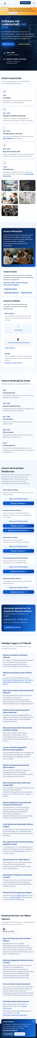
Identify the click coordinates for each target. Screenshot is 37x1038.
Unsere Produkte (24, 44)
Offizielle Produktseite (17, 503)
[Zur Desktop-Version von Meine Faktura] (18, 339)
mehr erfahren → (10, 348)
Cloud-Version (18, 330)
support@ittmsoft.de (10, 619)
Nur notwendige (8, 1034)
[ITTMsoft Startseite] (7, 3)
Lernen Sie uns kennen (13, 627)
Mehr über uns (8, 44)
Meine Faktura (7, 138)
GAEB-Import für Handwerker (17, 530)
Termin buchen (19, 851)
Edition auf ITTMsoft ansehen (18, 499)
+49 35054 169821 (22, 619)
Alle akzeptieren (19, 1034)
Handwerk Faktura (18, 680)
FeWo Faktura (29, 680)
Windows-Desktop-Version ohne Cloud (18, 342)
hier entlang (13, 13)
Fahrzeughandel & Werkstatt (12, 682)
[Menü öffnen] (34, 3)
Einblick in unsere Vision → (14, 363)
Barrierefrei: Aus (25, 2)
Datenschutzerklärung (10, 1030)
